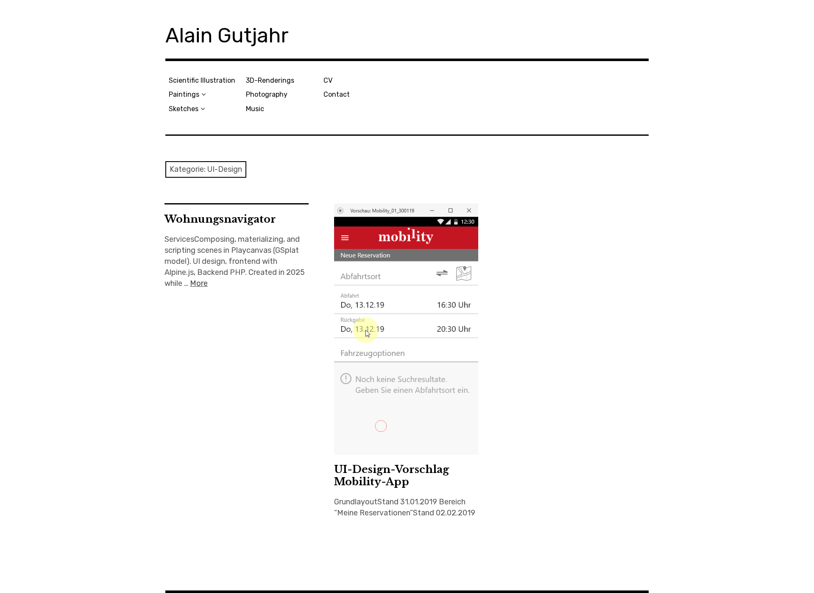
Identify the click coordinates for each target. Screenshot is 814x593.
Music (255, 109)
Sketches (183, 109)
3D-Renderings (270, 80)
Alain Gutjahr (227, 35)
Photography (266, 94)
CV (327, 80)
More (199, 283)
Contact (336, 94)
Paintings (184, 94)
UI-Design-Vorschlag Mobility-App (391, 475)
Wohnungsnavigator (220, 219)
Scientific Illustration (202, 80)
